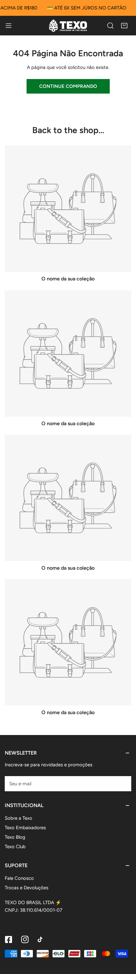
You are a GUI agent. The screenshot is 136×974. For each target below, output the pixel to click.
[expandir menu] (8, 26)
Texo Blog (15, 837)
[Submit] (123, 783)
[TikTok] (41, 939)
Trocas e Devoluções (26, 888)
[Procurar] (110, 26)
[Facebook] (8, 940)
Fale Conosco (19, 878)
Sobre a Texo (18, 818)
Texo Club (15, 846)
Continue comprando (68, 86)
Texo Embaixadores (25, 827)
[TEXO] (68, 25)
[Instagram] (25, 940)
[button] (124, 26)
